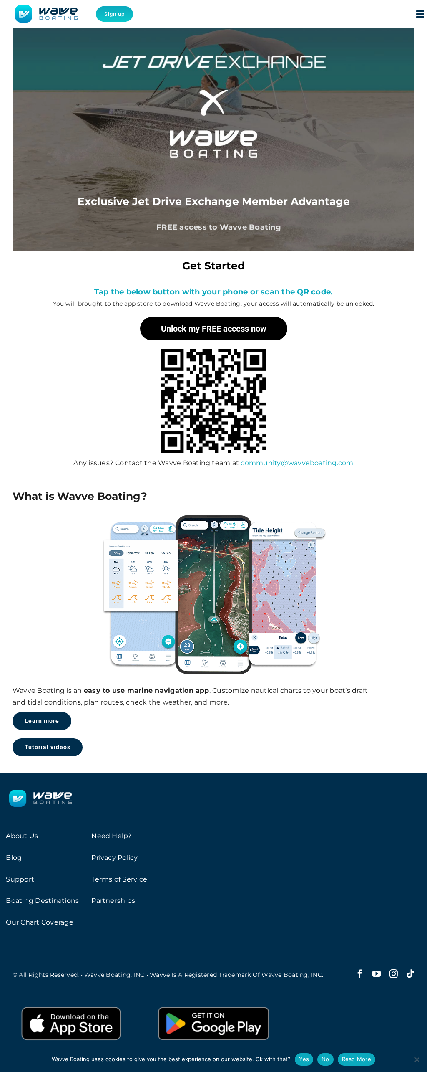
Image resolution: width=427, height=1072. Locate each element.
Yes (304, 1059)
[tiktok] (410, 974)
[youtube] (376, 974)
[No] (416, 1059)
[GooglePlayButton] (213, 1004)
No (325, 1059)
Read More (356, 1059)
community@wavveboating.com (297, 463)
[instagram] (393, 974)
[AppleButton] (71, 1004)
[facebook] (360, 974)
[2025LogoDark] (46, 8)
